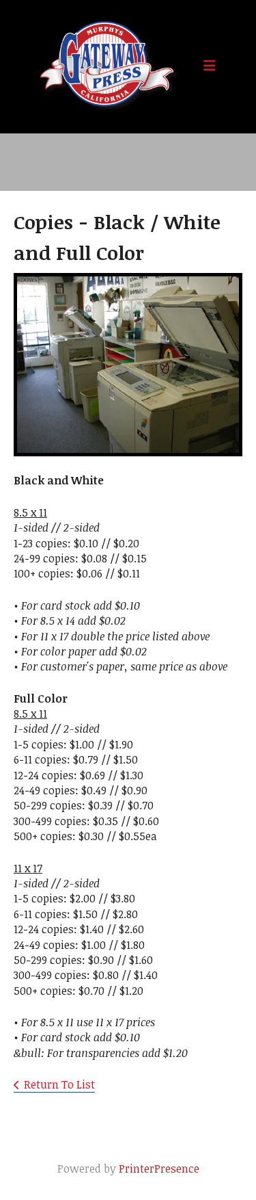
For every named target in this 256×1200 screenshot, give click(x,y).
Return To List (59, 1084)
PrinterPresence (159, 1168)
